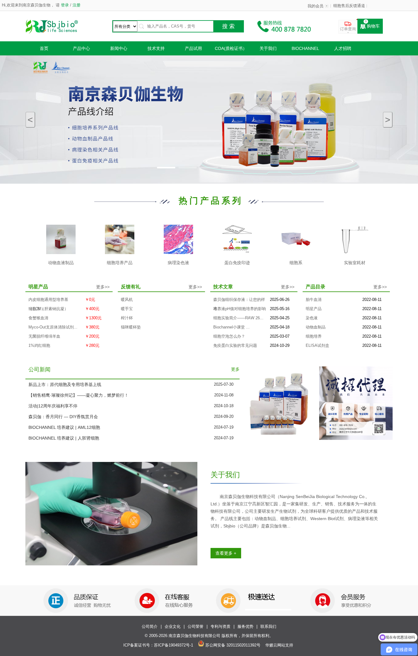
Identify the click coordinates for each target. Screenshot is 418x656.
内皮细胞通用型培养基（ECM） (48, 301)
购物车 (373, 26)
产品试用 (193, 48)
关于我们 (268, 48)
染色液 (312, 318)
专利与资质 (220, 626)
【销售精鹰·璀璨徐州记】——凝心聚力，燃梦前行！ (78, 395)
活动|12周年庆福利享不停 (52, 405)
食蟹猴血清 (38, 318)
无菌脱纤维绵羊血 (44, 336)
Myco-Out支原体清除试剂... (52, 327)
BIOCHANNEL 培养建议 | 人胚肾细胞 (63, 438)
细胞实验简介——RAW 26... (238, 318)
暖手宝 (127, 309)
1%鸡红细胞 (39, 345)
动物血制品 (316, 327)
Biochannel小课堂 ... (231, 327)
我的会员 (315, 6)
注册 (75, 5)
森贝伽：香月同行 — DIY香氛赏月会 (63, 416)
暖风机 (127, 300)
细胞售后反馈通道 (349, 6)
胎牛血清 (314, 300)
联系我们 (268, 626)
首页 (44, 48)
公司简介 (150, 626)
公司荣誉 (195, 626)
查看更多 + (225, 553)
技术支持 (156, 48)
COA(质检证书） (231, 48)
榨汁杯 (127, 318)
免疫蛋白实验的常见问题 (235, 345)
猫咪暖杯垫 (131, 327)
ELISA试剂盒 (317, 345)
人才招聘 (342, 48)
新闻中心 (118, 48)
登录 (65, 5)
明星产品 (314, 309)
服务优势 (245, 626)
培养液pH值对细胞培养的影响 (239, 309)
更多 (235, 369)
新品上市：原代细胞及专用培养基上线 (64, 384)
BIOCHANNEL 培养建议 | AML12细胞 (64, 427)
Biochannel (305, 48)
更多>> (103, 286)
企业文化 (173, 626)
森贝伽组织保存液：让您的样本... (239, 301)
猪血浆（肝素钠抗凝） (48, 309)
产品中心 (81, 48)
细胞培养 (314, 336)
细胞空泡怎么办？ (229, 336)
